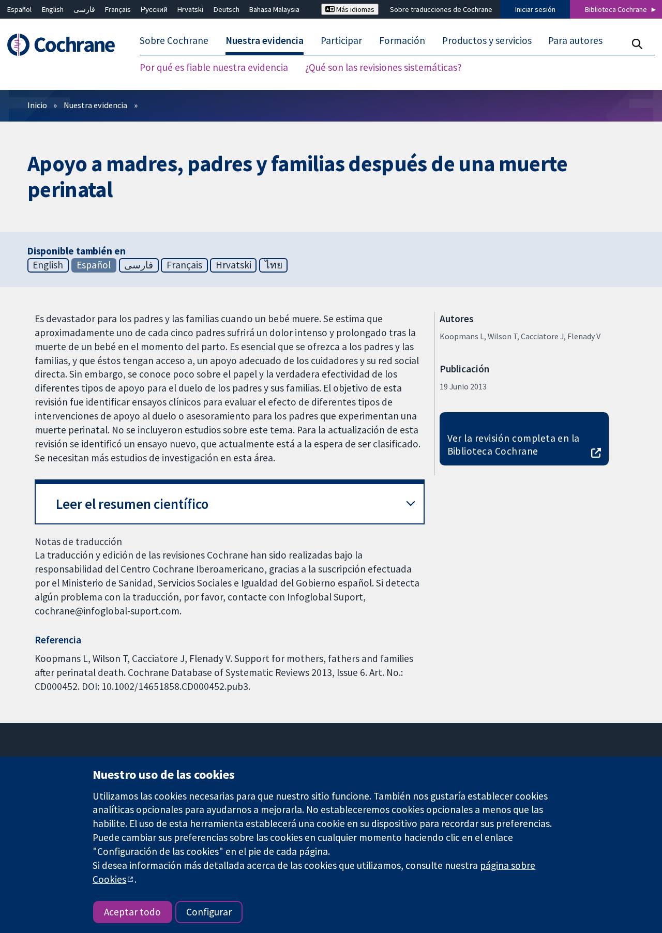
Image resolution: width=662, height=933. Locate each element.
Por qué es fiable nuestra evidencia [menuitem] (214, 67)
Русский (154, 9)
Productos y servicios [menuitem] (487, 40)
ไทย (273, 265)
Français (118, 9)
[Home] (66, 45)
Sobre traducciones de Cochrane (441, 9)
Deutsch (226, 9)
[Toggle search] (637, 44)
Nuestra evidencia (95, 105)
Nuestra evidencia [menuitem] (264, 40)
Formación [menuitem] (402, 40)
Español (19, 9)
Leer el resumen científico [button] (132, 504)
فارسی (84, 9)
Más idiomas (354, 9)
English (53, 9)
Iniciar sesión (535, 9)
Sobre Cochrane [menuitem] (174, 40)
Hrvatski (190, 9)
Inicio (37, 105)
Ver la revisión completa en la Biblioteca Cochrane (513, 444)
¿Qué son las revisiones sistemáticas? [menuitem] (383, 67)
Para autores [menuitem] (575, 40)
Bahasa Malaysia (274, 9)
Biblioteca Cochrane (616, 9)
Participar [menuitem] (341, 40)
